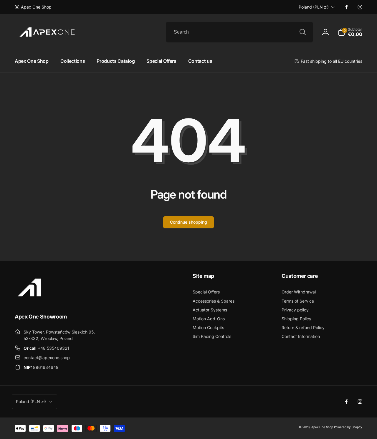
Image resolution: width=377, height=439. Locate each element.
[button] (350, 32)
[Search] (303, 32)
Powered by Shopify (348, 427)
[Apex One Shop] (29, 300)
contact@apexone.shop (47, 357)
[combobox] (239, 32)
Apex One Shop (322, 427)
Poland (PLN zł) (314, 6)
